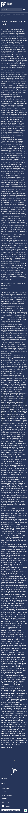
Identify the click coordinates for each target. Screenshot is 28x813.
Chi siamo (4, 778)
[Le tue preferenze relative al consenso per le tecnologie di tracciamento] (25, 810)
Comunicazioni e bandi (10, 14)
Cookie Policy (5, 792)
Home (2, 14)
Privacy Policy (5, 788)
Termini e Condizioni (6, 795)
